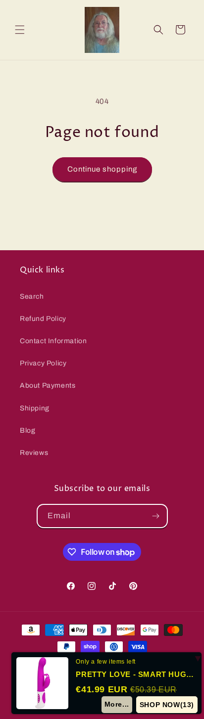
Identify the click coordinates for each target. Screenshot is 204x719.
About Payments (47, 385)
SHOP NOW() (167, 705)
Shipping (35, 408)
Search (32, 296)
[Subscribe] (156, 516)
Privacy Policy (43, 363)
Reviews (34, 452)
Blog (27, 430)
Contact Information (53, 341)
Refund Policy (43, 318)
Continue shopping (102, 169)
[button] (20, 30)
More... (116, 704)
